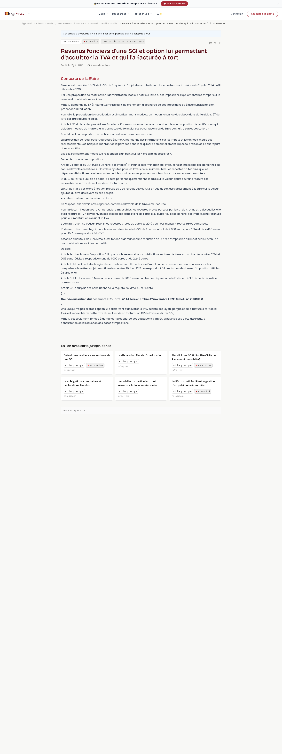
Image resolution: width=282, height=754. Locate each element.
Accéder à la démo (262, 14)
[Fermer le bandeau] (278, 3)
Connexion (237, 14)
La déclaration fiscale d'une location (140, 355)
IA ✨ (159, 14)
